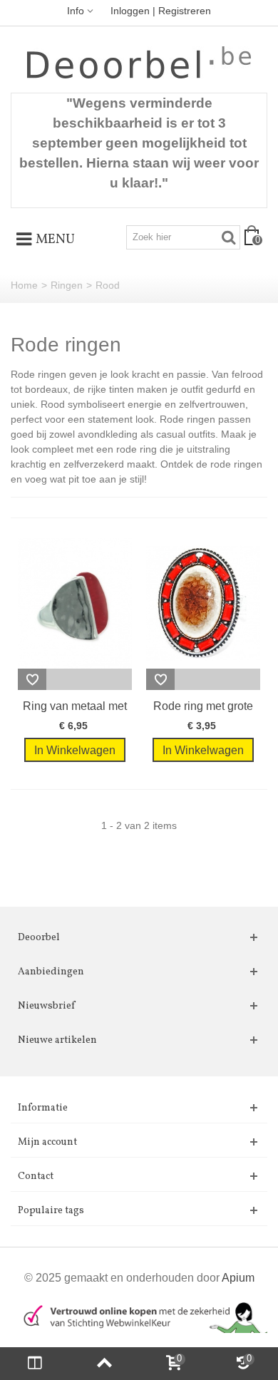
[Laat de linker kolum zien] (35, 1363)
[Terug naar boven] (105, 1363)
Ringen (67, 285)
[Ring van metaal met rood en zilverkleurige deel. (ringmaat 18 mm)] (75, 603)
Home (24, 285)
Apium (238, 1277)
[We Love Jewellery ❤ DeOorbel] (139, 62)
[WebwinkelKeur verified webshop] (139, 1316)
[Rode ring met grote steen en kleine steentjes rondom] (203, 603)
